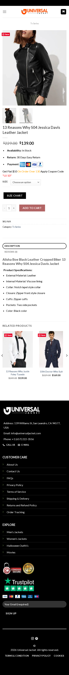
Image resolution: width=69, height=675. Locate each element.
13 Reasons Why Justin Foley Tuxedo (17, 373)
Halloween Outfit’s (17, 545)
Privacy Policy (15, 485)
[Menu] (5, 12)
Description (12, 246)
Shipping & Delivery (18, 498)
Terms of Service (16, 491)
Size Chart (15, 195)
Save (7, 34)
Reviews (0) (11, 251)
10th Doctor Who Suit (51, 371)
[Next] (61, 67)
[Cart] (63, 12)
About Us (12, 464)
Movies (11, 552)
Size (5, 182)
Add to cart (32, 207)
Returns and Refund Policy (22, 505)
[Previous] (8, 67)
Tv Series (34, 23)
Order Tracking (16, 512)
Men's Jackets (15, 532)
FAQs (10, 478)
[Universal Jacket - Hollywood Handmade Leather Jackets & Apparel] (34, 11)
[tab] (34, 246)
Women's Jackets (17, 538)
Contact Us (13, 471)
